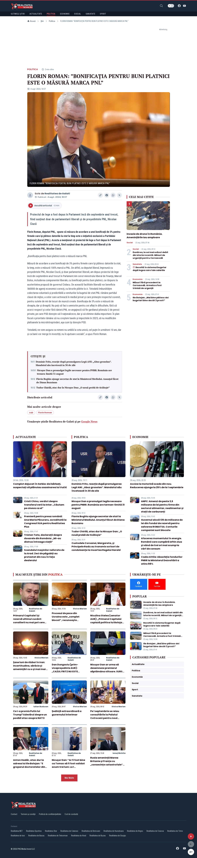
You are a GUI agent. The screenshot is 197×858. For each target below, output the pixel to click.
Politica (52, 21)
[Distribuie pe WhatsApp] (113, 195)
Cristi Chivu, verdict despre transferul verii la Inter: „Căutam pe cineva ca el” (44, 505)
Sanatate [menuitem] (90, 14)
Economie (137, 279)
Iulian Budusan (40, 706)
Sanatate (137, 264)
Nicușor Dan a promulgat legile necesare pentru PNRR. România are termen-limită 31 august (74, 372)
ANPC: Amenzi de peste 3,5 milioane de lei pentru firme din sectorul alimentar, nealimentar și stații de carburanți (162, 506)
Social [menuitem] (77, 14)
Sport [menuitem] (103, 14)
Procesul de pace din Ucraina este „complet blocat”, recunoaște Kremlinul (65, 618)
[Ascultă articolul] (191, 836)
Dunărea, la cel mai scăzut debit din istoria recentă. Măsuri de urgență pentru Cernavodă (150, 255)
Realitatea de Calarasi (69, 831)
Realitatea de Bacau (36, 835)
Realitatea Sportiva (34, 831)
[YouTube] (184, 5)
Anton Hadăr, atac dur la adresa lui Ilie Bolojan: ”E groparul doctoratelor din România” (29, 765)
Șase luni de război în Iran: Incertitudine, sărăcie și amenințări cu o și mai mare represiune (30, 667)
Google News (89, 421)
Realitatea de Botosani (91, 831)
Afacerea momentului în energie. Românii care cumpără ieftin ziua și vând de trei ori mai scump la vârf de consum (161, 543)
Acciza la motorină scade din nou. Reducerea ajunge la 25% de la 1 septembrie (156, 485)
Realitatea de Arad (78, 835)
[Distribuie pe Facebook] (106, 195)
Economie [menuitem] (65, 14)
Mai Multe (69, 777)
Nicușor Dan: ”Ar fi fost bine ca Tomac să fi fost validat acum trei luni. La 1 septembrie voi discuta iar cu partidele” (68, 766)
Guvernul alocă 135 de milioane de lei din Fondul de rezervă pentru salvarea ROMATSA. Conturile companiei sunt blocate (162, 525)
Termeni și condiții (28, 814)
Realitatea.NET (17, 831)
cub (31, 412)
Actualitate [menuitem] (35, 14)
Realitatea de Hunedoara (114, 831)
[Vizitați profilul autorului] (30, 195)
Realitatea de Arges (135, 831)
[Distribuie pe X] (119, 195)
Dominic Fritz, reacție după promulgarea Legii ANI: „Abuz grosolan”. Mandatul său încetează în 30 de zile (73, 363)
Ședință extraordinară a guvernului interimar (66, 713)
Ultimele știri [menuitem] (18, 14)
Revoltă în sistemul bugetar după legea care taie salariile (149, 269)
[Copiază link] (100, 195)
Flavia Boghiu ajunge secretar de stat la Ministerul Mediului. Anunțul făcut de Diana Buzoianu (77, 380)
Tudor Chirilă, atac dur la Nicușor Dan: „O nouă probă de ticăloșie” (73, 387)
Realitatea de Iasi (18, 835)
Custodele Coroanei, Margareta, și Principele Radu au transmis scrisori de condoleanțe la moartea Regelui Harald (96, 546)
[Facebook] (179, 5)
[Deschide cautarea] (161, 6)
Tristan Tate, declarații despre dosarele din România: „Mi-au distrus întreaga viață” (43, 538)
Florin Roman (45, 412)
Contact (14, 814)
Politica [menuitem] (51, 14)
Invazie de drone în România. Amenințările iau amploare (144, 235)
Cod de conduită (71, 814)
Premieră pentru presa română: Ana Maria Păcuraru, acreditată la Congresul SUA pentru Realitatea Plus (45, 521)
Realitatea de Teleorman (58, 835)
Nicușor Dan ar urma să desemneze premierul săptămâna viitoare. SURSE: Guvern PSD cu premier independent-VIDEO (107, 671)
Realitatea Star (51, 831)
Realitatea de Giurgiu (117, 835)
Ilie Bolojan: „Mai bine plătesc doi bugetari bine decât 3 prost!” (151, 299)
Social (130, 242)
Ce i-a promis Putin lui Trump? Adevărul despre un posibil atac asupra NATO (30, 715)
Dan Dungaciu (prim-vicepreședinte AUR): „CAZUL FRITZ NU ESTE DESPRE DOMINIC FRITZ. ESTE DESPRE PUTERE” (69, 671)
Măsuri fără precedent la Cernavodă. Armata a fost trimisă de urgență (147, 285)
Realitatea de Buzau (98, 835)
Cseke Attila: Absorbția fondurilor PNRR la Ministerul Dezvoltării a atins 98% (161, 560)
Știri (42, 21)
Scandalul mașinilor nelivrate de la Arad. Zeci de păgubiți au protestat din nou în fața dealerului (44, 555)
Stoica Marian (80, 608)
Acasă (32, 21)
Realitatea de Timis (175, 831)
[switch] (171, 5)
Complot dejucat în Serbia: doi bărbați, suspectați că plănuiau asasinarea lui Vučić (40, 485)
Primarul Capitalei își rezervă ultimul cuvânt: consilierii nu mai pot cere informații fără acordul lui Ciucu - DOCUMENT (29, 622)
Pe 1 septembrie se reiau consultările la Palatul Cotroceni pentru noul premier (104, 716)
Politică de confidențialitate (50, 814)
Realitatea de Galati (57, 193)
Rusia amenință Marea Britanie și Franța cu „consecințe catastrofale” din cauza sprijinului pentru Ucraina (107, 764)
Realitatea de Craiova (155, 831)
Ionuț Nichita (119, 753)
